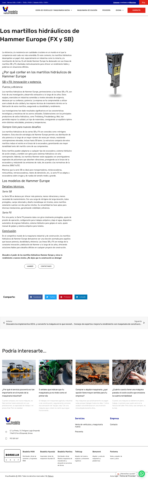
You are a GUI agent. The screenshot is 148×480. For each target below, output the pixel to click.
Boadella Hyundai (47, 451)
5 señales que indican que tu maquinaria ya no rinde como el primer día (53, 392)
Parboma (114, 451)
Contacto (113, 424)
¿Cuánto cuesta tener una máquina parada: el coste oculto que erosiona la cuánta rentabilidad (128, 392)
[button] (35, 297)
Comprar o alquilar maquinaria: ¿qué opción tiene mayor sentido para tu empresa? (91, 392)
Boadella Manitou (65, 451)
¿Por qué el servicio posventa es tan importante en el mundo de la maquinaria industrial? (18, 392)
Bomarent (97, 451)
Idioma (118, 10)
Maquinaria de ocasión (87, 10)
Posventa (106, 10)
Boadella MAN (29, 451)
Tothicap (78, 451)
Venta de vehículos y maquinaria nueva (52, 10)
